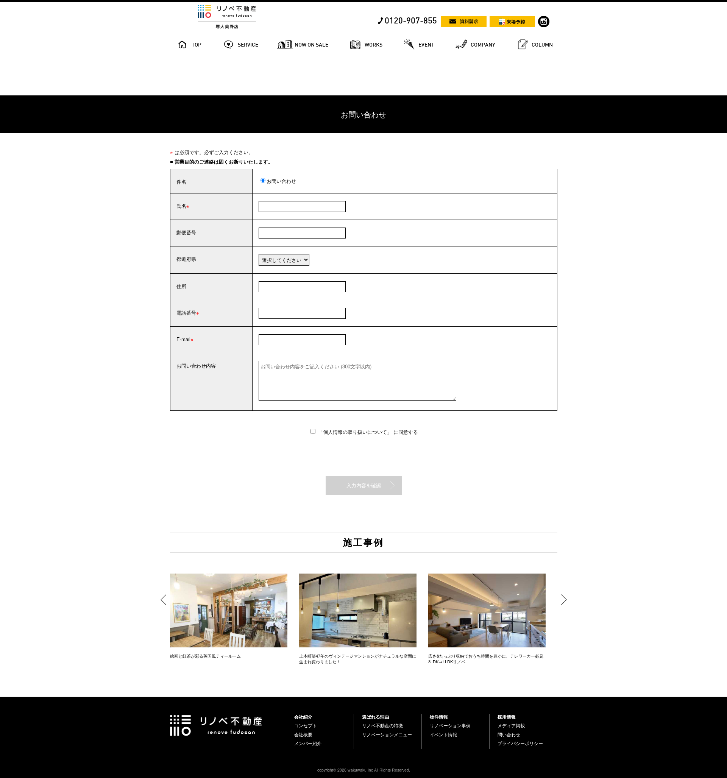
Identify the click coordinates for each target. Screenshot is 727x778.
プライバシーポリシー (520, 743)
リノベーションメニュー (387, 734)
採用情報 (507, 716)
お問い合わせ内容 (196, 365)
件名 (181, 181)
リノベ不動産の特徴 (382, 725)
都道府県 (186, 258)
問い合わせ (509, 734)
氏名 (181, 205)
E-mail (183, 339)
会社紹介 (303, 716)
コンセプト (305, 725)
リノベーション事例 (450, 725)
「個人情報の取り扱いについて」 (355, 431)
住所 (181, 286)
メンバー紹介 (307, 743)
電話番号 (186, 312)
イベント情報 (443, 734)
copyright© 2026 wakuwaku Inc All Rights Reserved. (363, 770)
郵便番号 (186, 232)
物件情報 (439, 716)
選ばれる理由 (375, 716)
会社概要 (303, 734)
